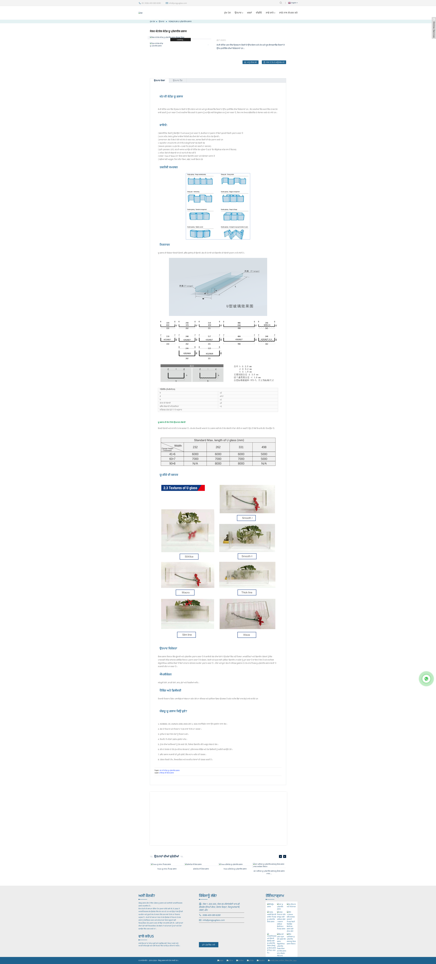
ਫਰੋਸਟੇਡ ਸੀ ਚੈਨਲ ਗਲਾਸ (201, 869)
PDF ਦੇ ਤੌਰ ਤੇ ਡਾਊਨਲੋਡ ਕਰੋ (275, 62)
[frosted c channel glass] (201, 864)
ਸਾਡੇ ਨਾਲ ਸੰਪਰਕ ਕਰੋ (288, 12)
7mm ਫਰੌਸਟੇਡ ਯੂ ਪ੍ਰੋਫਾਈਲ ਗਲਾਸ (235, 869)
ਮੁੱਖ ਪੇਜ (227, 12)
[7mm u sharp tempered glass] (167, 864)
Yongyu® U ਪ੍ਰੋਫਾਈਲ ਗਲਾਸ (180, 21)
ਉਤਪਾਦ (238, 12)
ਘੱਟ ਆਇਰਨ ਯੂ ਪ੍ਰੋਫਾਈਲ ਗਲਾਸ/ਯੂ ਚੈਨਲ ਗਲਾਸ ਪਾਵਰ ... (269, 872)
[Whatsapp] (426, 679)
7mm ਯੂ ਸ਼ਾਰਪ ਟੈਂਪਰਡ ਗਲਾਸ (167, 869)
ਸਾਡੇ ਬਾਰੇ (270, 12)
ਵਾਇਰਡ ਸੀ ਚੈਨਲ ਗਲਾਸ (166, 773)
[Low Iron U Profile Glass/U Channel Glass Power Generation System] (269, 865)
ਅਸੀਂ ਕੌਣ (147, 895)
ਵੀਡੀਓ (259, 12)
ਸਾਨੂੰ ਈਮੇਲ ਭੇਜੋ (252, 62)
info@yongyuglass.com (178, 3)
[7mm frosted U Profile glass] (235, 864)
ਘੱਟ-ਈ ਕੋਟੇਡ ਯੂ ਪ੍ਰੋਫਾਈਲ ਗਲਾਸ (170, 770)
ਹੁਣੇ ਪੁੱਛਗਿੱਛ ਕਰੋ (208, 944)
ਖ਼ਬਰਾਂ (249, 12)
